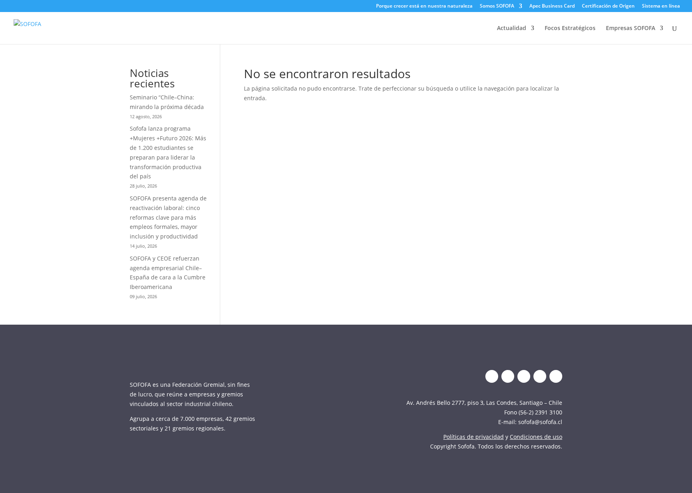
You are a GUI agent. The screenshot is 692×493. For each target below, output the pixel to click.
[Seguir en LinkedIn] (507, 376)
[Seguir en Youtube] (539, 376)
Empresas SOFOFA (630, 28)
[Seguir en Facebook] (555, 376)
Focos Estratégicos (570, 28)
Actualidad (511, 28)
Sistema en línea (661, 6)
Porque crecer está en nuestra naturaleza (424, 6)
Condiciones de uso (536, 436)
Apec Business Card (552, 6)
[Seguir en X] (491, 376)
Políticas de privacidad (473, 436)
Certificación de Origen (608, 6)
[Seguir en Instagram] (523, 376)
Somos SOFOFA (497, 6)
